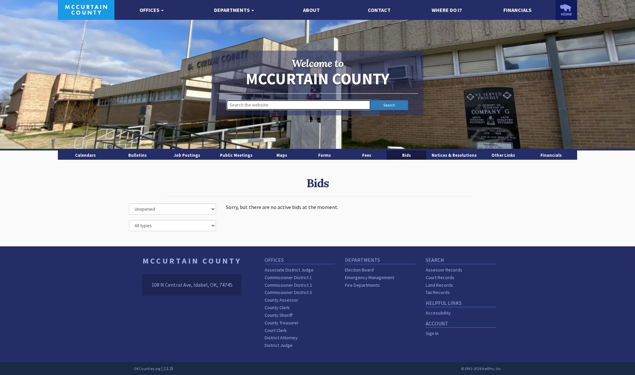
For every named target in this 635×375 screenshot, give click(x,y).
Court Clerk (276, 330)
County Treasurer (282, 323)
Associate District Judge (289, 270)
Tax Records (438, 292)
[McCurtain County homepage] (86, 9)
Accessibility (438, 313)
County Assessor (281, 300)
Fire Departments (362, 285)
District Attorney (281, 338)
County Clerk (277, 308)
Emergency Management (369, 277)
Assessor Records (444, 270)
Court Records (440, 277)
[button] (151, 10)
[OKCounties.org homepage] (566, 10)
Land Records (439, 285)
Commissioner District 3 (288, 292)
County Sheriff (278, 315)
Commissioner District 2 (288, 285)
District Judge (279, 345)
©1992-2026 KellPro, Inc (481, 368)
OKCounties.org (147, 368)
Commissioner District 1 (288, 277)
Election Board (359, 270)
